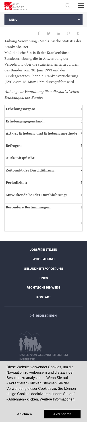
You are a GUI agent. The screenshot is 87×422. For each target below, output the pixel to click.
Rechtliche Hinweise (43, 287)
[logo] (15, 6)
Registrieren (46, 315)
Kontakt (43, 297)
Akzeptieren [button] (62, 414)
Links (43, 278)
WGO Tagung (44, 259)
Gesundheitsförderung (43, 268)
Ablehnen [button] (24, 414)
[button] (43, 19)
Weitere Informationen (57, 399)
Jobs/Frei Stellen (43, 249)
